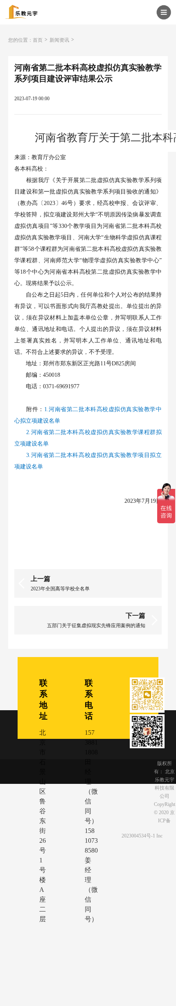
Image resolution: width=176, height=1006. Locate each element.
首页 (38, 40)
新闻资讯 (59, 40)
